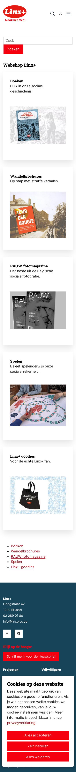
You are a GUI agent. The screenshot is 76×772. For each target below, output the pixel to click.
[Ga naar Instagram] (7, 634)
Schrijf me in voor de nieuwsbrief (31, 656)
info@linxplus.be (15, 621)
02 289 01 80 (13, 616)
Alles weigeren (38, 757)
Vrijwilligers (51, 670)
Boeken (16, 81)
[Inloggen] (60, 13)
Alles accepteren (38, 735)
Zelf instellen (38, 746)
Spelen (16, 361)
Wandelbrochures (26, 176)
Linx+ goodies (22, 456)
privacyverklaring (21, 723)
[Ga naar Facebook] (19, 634)
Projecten (10, 670)
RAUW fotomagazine (29, 265)
